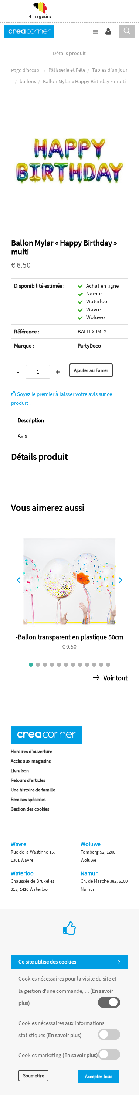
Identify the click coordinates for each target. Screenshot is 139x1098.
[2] (38, 665)
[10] (94, 665)
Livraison (20, 770)
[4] (52, 665)
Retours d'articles (28, 780)
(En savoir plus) (64, 1035)
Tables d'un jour (110, 69)
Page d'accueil (26, 70)
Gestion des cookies (30, 809)
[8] (80, 665)
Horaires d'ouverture (31, 751)
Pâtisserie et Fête (66, 69)
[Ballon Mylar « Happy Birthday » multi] (69, 108)
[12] (108, 665)
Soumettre (33, 1076)
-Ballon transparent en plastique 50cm (69, 637)
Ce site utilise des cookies (47, 961)
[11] (101, 665)
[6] (66, 665)
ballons (28, 81)
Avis (22, 435)
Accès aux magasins (31, 761)
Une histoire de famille (33, 790)
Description (31, 420)
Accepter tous (98, 1076)
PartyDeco (89, 345)
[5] (59, 665)
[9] (87, 665)
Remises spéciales (28, 799)
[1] (31, 665)
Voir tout (115, 678)
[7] (73, 665)
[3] (45, 665)
